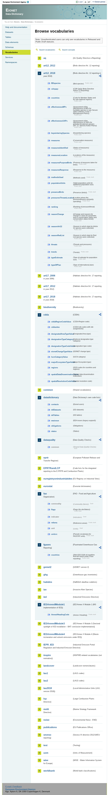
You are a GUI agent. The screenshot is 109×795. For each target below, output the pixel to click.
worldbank (49, 771)
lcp (45, 699)
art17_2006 (49, 275)
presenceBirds (57, 192)
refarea (54, 523)
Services (9, 57)
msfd (46, 709)
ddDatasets (56, 410)
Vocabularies (11, 52)
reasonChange (57, 214)
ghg (45, 574)
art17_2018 (49, 296)
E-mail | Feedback (13, 786)
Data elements (11, 42)
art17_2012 (49, 286)
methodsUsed (57, 177)
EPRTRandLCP (51, 468)
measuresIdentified (59, 148)
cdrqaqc (54, 89)
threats (54, 244)
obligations (56, 426)
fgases (47, 544)
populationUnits (58, 183)
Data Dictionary (27, 22)
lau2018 (47, 688)
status (53, 431)
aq (44, 58)
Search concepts (68, 50)
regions (54, 368)
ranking (54, 207)
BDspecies (55, 83)
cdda (46, 315)
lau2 (45, 680)
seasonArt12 (56, 226)
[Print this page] (86, 2)
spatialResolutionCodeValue (62, 381)
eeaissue (55, 421)
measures (55, 140)
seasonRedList (57, 235)
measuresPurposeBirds (61, 163)
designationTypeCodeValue (62, 346)
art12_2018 (49, 73)
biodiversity (49, 307)
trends (54, 252)
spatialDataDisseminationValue (62, 374)
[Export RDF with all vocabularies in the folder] (100, 76)
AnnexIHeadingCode (60, 615)
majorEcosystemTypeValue (62, 362)
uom (45, 753)
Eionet (16, 22)
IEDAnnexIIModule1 (54, 604)
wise (45, 760)
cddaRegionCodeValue (61, 322)
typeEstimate (57, 258)
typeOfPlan (56, 265)
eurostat (47, 486)
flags (53, 509)
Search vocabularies (47, 50)
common (48, 390)
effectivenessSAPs (59, 121)
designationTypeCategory (62, 339)
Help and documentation (16, 27)
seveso (47, 735)
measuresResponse (59, 170)
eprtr (46, 457)
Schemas (9, 47)
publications (50, 727)
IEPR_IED (48, 645)
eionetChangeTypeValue (61, 351)
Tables (8, 37)
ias (45, 589)
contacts (55, 404)
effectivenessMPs (58, 107)
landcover (48, 666)
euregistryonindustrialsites (57, 479)
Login (80, 2)
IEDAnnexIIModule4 (54, 634)
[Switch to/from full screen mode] (89, 2)
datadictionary (51, 397)
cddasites (55, 327)
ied (45, 597)
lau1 (45, 673)
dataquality (49, 440)
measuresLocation (59, 155)
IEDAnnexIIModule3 (54, 623)
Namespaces (11, 62)
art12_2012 (49, 65)
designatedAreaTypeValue (62, 334)
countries (55, 98)
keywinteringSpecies (60, 133)
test (45, 745)
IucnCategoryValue (59, 357)
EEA (17, 2)
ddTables (55, 415)
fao (45, 493)
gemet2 (47, 567)
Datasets (9, 32)
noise (46, 720)
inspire (47, 655)
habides (47, 582)
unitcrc (54, 534)
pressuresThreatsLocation (62, 198)
